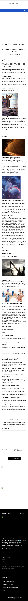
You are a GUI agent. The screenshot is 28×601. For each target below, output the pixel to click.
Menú (25, 11)
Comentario (6, 429)
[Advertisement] (14, 27)
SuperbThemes (14, 599)
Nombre (5, 449)
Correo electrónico (18, 450)
